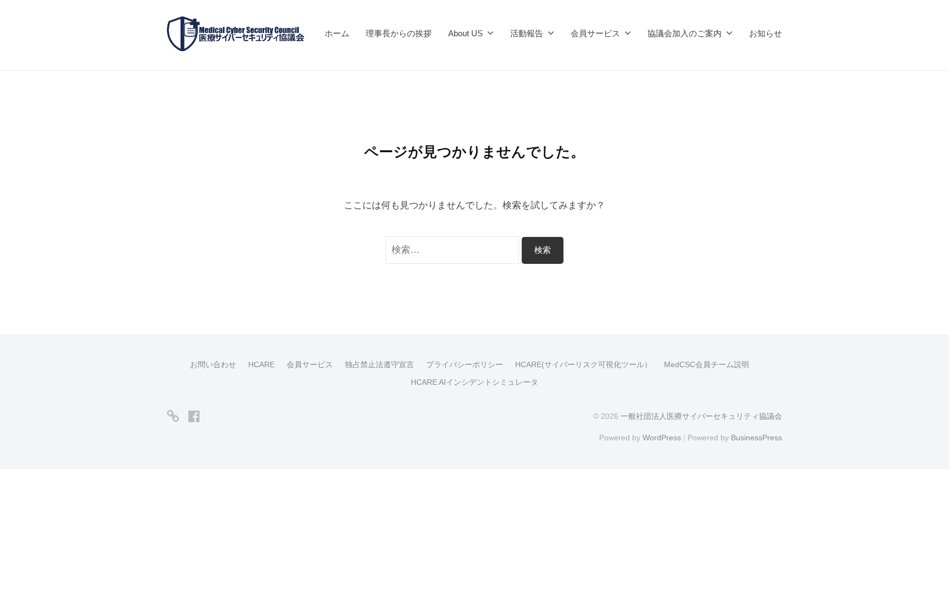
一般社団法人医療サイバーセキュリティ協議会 (701, 416)
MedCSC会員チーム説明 (706, 364)
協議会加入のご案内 (684, 33)
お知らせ (765, 33)
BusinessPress (756, 437)
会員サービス (310, 364)
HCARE (261, 364)
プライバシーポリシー (464, 364)
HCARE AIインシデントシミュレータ (474, 382)
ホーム (337, 33)
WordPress (662, 437)
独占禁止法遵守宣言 (379, 364)
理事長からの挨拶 (399, 33)
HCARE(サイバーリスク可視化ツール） (583, 364)
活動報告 (526, 33)
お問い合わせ (213, 364)
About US (465, 33)
